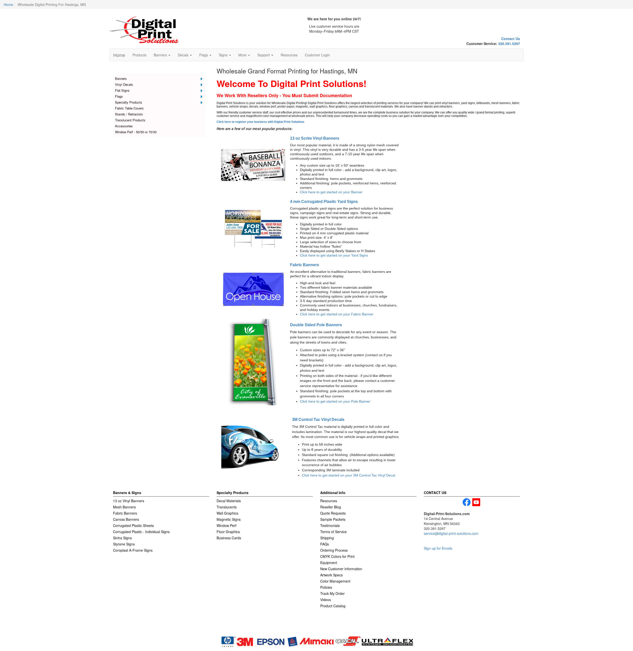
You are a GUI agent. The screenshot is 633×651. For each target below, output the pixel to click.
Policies (326, 587)
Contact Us (510, 38)
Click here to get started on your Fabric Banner (336, 314)
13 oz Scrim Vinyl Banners (314, 138)
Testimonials (330, 525)
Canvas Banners (126, 519)
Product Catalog (332, 605)
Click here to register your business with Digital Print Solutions (260, 122)
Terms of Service (333, 531)
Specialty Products (128, 102)
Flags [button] (204, 54)
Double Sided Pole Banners (316, 325)
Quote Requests (333, 513)
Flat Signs (122, 90)
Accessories (124, 126)
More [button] (243, 54)
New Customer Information (341, 568)
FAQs (324, 544)
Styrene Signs (124, 544)
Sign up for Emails (438, 548)
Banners (121, 78)
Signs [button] (223, 54)
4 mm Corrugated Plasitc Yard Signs (324, 201)
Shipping (327, 537)
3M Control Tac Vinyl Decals (318, 419)
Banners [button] (161, 54)
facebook (467, 502)
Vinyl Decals (124, 84)
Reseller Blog (330, 506)
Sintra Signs (122, 537)
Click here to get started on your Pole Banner (335, 401)
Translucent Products (130, 120)
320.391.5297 (509, 43)
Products (139, 54)
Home (119, 55)
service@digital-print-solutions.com (451, 533)
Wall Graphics (227, 513)
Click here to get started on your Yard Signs (334, 255)
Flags (119, 96)
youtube (476, 502)
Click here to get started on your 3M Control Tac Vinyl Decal (348, 475)
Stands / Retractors (129, 114)
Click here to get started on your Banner (331, 192)
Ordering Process (334, 550)
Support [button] (264, 54)
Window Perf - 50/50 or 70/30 (136, 132)
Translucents (227, 506)
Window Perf (226, 525)
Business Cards (229, 537)
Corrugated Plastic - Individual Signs (141, 531)
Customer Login (317, 54)
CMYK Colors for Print (337, 556)
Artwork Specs (331, 574)
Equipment (328, 562)
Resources (289, 54)
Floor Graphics (228, 531)
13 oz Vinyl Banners (128, 500)
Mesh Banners (124, 506)
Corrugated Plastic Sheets (133, 525)
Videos (325, 599)
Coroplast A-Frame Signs (133, 550)
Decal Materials (229, 500)
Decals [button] (183, 54)
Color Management (335, 581)
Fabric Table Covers (129, 108)
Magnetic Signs (229, 519)
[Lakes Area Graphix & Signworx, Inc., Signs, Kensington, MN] (136, 628)
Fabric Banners (304, 264)
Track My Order (332, 593)
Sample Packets (332, 519)
